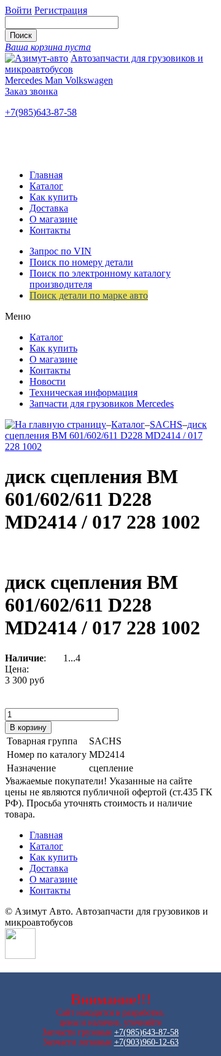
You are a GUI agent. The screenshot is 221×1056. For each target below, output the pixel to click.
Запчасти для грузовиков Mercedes (101, 403)
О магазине (53, 219)
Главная (46, 175)
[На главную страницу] (55, 424)
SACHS (166, 424)
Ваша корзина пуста (48, 47)
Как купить (53, 197)
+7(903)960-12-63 (146, 1042)
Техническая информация (83, 392)
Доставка (48, 208)
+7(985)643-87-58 (41, 112)
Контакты (50, 230)
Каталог (46, 186)
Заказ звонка (31, 91)
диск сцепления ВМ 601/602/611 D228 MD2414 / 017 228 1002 (106, 435)
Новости (47, 381)
